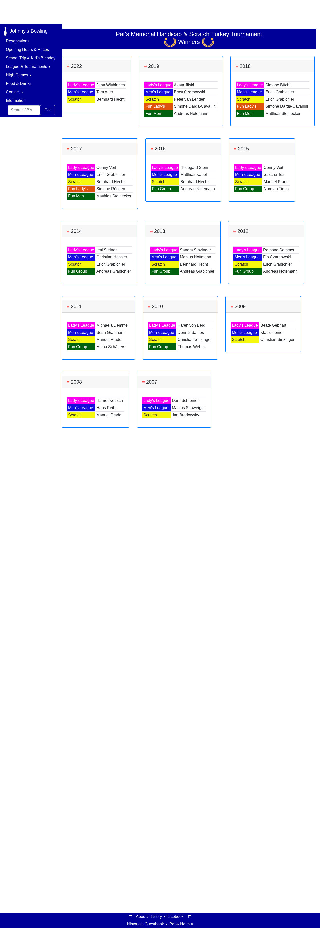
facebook (176, 916)
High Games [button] (17, 75)
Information (16, 100)
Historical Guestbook (145, 924)
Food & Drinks (19, 84)
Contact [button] (13, 92)
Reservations (18, 41)
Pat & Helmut (181, 924)
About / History (149, 916)
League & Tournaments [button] (27, 66)
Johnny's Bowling (27, 31)
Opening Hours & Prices (27, 50)
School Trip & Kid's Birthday (31, 58)
